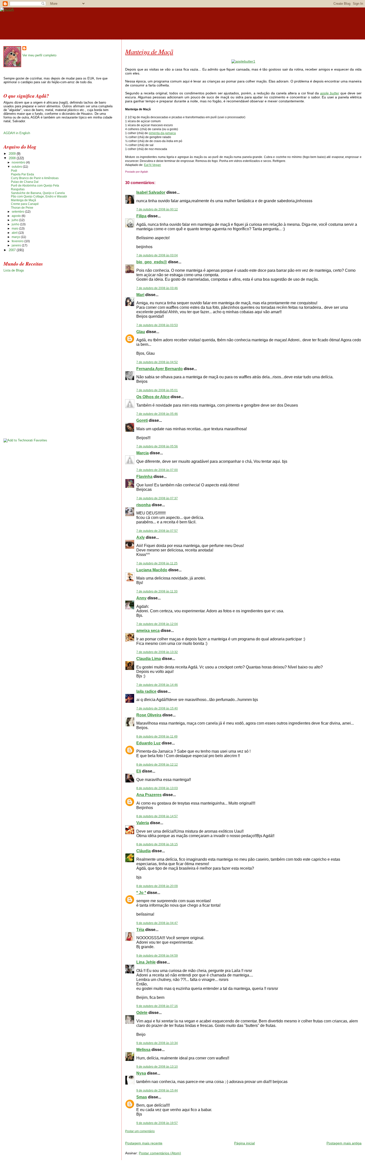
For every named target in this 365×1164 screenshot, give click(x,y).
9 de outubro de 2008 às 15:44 (157, 1090)
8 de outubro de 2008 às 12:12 (157, 764)
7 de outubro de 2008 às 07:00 (157, 470)
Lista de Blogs (13, 270)
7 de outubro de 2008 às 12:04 (157, 624)
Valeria (142, 823)
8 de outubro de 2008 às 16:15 (157, 844)
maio (15, 228)
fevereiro (18, 241)
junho (16, 224)
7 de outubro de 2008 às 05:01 (157, 390)
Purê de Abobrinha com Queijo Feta (35, 185)
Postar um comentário (140, 1131)
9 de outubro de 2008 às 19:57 (157, 1123)
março (16, 237)
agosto (17, 216)
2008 (13, 158)
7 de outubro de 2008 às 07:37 (157, 498)
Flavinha (144, 476)
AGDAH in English (16, 133)
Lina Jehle (146, 962)
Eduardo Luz (148, 743)
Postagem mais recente (143, 1143)
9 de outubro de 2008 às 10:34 (157, 1043)
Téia (140, 930)
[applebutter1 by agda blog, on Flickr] (243, 61)
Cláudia (143, 851)
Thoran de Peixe (22, 207)
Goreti (142, 420)
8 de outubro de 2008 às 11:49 (157, 736)
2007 (13, 250)
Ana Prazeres (149, 795)
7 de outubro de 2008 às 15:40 (157, 708)
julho (15, 220)
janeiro (17, 245)
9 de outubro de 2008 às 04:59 (157, 955)
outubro (17, 166)
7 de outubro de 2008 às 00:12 (157, 209)
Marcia (142, 453)
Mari (140, 295)
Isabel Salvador (150, 192)
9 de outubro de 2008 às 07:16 (157, 1006)
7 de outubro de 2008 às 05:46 (157, 414)
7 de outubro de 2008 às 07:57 (157, 531)
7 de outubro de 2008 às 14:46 (157, 685)
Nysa (141, 1073)
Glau (140, 332)
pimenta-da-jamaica (162, 133)
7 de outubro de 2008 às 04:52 (157, 362)
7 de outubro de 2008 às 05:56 (157, 446)
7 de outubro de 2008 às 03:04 (157, 255)
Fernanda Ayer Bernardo (159, 369)
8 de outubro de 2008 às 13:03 (157, 788)
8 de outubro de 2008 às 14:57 (157, 816)
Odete (141, 1012)
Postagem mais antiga (344, 1143)
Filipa (141, 216)
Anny (141, 598)
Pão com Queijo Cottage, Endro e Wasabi (39, 196)
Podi (14, 170)
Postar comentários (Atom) (160, 1153)
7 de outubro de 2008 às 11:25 (157, 563)
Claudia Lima (148, 659)
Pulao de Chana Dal (24, 181)
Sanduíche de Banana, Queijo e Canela (38, 193)
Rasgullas (18, 189)
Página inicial (244, 1143)
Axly (140, 537)
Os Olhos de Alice (153, 397)
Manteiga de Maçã (149, 51)
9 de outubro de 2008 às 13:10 (157, 1066)
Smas (141, 1097)
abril (15, 232)
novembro (19, 162)
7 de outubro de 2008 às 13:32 (157, 652)
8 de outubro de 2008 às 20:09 (157, 886)
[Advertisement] (183, 1135)
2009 (13, 153)
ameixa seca (148, 630)
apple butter (329, 93)
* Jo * (141, 893)
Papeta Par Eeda (22, 174)
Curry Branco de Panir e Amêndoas (35, 178)
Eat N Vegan (152, 165)
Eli (138, 771)
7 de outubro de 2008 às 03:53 (157, 325)
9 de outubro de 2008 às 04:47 (157, 923)
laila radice (146, 691)
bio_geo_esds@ (151, 262)
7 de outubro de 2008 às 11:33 (157, 591)
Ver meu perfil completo (39, 55)
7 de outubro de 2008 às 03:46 (157, 288)
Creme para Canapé (25, 203)
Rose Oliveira (148, 715)
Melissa (143, 1050)
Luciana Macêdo (151, 570)
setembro (18, 211)
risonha (143, 505)
